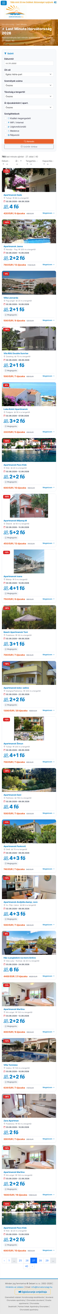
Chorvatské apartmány (29, 1310)
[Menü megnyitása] (4, 3)
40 (26, 1266)
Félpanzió (14, 135)
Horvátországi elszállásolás (33, 1297)
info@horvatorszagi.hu (41, 1287)
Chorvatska (34, 1303)
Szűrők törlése (30, 146)
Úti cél (7, 70)
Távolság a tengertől (14, 92)
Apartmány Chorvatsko (39, 1307)
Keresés (30, 141)
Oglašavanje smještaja (34, 1291)
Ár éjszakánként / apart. (16, 103)
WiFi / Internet (17, 122)
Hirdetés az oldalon (15, 1287)
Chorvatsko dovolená (35, 1300)
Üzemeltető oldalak (13, 1297)
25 (20, 1260)
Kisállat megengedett (20, 118)
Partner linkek (23, 1307)
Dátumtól (9, 59)
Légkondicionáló (18, 126)
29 (47, 1260)
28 (40, 1260)
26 (27, 1260)
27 (33, 1260)
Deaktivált (12, 1307)
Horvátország (8, 24)
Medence (14, 131)
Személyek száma (13, 81)
